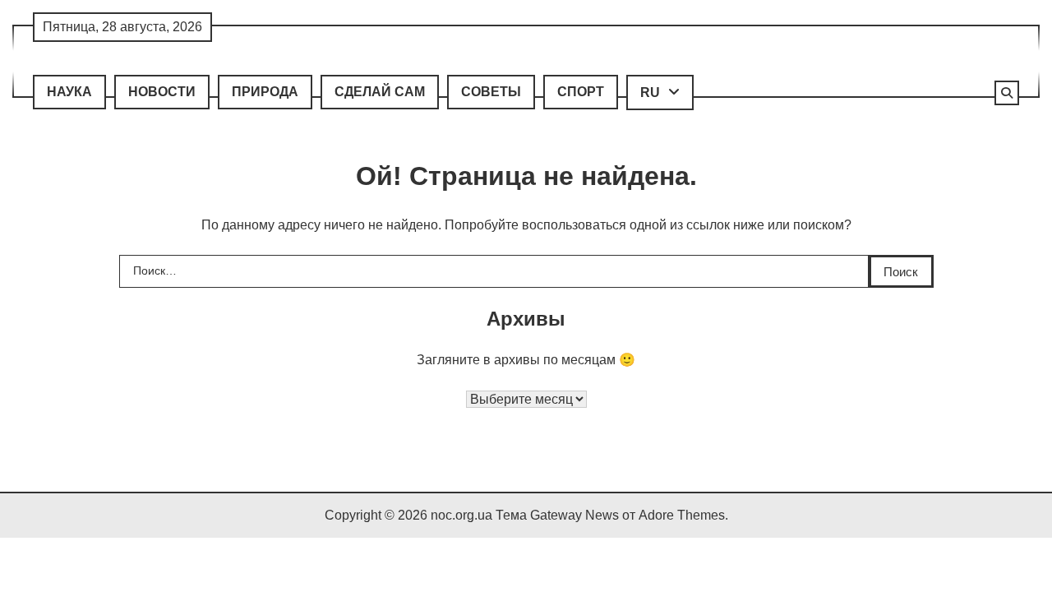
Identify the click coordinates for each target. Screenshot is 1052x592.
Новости (162, 92)
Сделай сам (380, 92)
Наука (69, 92)
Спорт (580, 92)
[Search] (1006, 93)
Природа (265, 92)
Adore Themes (682, 515)
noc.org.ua (461, 515)
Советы (491, 92)
